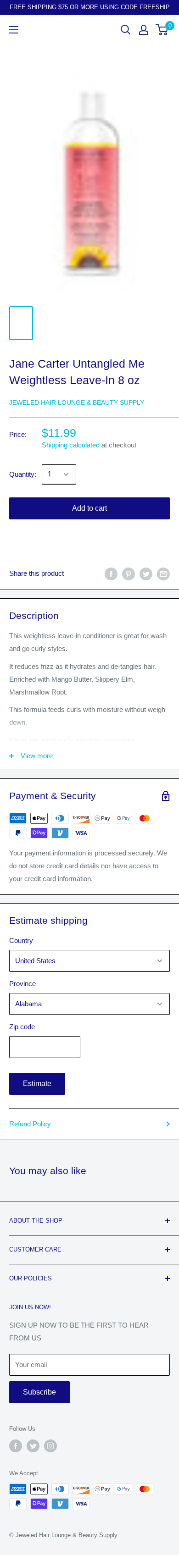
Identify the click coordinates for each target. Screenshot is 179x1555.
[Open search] (126, 30)
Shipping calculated (71, 445)
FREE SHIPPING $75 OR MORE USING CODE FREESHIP (90, 7)
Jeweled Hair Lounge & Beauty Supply (76, 402)
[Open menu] (13, 29)
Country (21, 940)
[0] (162, 29)
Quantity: (22, 474)
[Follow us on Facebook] (15, 1445)
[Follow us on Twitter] (33, 1445)
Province (22, 983)
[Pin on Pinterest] (128, 573)
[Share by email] (163, 573)
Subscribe (39, 1392)
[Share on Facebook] (111, 573)
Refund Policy (30, 1124)
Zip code (22, 1027)
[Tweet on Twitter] (146, 573)
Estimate (37, 1083)
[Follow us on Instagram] (50, 1445)
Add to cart (89, 508)
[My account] (143, 30)
